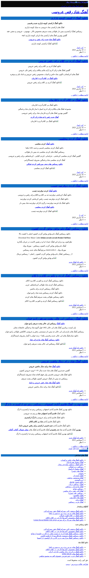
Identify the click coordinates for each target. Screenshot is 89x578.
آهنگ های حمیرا (77, 471)
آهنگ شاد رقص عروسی (70, 12)
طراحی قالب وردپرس (79, 564)
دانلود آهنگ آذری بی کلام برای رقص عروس (63, 61)
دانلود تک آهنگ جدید (76, 262)
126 (74, 449)
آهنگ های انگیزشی (76, 498)
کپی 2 (81, 215)
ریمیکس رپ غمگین (75, 467)
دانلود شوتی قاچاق (76, 482)
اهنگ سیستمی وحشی (75, 478)
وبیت (68, 564)
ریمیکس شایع (78, 489)
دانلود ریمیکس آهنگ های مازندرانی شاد (44, 340)
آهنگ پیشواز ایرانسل (75, 469)
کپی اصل (79, 48)
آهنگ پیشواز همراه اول (74, 462)
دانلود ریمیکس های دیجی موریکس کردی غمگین (44, 164)
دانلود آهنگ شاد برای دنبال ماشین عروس (64, 361)
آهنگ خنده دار (78, 476)
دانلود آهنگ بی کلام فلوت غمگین (71, 516)
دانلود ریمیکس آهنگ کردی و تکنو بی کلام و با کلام (60, 275)
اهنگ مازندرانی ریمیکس (74, 487)
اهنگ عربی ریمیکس (75, 502)
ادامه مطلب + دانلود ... (79, 56)
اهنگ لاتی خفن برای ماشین (73, 491)
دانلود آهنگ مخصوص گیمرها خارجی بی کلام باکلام (64, 518)
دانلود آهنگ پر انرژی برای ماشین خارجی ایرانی (65, 552)
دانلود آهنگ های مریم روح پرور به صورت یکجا (66, 513)
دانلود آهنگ (50, 144)
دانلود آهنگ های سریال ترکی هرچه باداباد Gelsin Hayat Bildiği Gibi (58, 520)
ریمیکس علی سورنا (75, 493)
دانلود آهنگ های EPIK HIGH (72, 554)
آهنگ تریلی (79, 500)
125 (77, 449)
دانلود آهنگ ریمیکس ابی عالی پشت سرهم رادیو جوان (57, 318)
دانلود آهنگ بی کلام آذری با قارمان (44, 78)
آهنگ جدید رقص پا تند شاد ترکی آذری (44, 117)
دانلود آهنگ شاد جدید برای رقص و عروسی (44, 40)
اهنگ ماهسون (78, 495)
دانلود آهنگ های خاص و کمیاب (72, 6)
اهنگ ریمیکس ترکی (76, 484)
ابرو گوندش (79, 480)
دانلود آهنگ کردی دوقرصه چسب (69, 185)
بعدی (70, 449)
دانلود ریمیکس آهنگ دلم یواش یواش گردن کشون (59, 228)
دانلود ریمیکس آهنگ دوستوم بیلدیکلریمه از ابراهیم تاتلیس (61, 536)
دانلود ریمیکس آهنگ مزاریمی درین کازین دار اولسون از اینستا (60, 538)
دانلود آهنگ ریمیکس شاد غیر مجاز (70, 465)
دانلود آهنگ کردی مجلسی (73, 138)
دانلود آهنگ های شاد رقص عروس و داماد (44, 383)
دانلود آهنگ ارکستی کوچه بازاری (69, 18)
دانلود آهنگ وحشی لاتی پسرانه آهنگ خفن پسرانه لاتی (63, 511)
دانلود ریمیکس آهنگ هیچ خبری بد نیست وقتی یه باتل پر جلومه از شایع (57, 534)
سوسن (80, 473)
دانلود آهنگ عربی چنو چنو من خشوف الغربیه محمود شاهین (61, 556)
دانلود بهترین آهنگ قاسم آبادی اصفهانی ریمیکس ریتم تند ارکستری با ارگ (46, 404)
